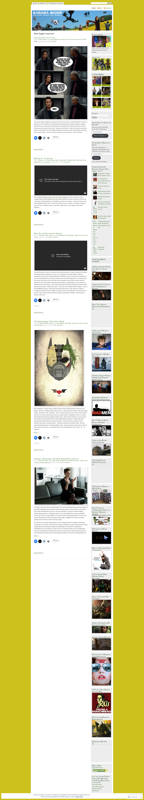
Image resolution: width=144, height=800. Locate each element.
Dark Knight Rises (69, 235)
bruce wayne (62, 39)
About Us (43, 3)
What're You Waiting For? (100, 135)
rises (73, 39)
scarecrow (78, 39)
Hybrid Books (95, 790)
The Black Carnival (56, 3)
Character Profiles (43, 235)
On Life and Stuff (96, 782)
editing (76, 235)
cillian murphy (79, 160)
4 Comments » (66, 162)
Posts (100, 8)
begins (56, 160)
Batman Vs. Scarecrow (43, 158)
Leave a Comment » (53, 237)
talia (41, 325)
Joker (70, 39)
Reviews (45, 460)
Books (40, 39)
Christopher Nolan (71, 160)
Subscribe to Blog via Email (101, 143)
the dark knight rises (45, 462)
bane (52, 39)
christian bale (62, 160)
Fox (67, 39)
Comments (108, 8)
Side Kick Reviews (97, 788)
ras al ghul (85, 323)
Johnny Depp (74, 323)
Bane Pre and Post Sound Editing (48, 233)
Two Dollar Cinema (97, 784)
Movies (45, 39)
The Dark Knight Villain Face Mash (49, 321)
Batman (56, 39)
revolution (81, 460)
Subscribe (96, 157)
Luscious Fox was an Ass (44, 37)
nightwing (71, 460)
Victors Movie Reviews (98, 786)
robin (86, 460)
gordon (57, 460)
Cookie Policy (79, 796)
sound (35, 237)
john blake (62, 460)
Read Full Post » (39, 149)
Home (35, 3)
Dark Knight (68, 323)
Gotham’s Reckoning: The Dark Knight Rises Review (56, 458)
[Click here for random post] (101, 46)
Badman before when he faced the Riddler (55, 197)
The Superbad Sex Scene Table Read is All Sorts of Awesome (104, 181)
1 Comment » (53, 41)
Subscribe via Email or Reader (101, 123)
